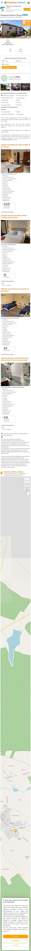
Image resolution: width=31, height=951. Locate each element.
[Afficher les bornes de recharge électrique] (27, 489)
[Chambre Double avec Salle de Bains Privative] (15, 243)
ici (8, 931)
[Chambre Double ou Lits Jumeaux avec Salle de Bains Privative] (15, 385)
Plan (27, 478)
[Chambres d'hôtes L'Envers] (15, 38)
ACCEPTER (15, 936)
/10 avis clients (28, 23)
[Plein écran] (28, 493)
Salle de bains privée (7, 212)
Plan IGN (27, 480)
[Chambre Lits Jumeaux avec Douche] (15, 316)
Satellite (27, 482)
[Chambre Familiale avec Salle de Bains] (15, 172)
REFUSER (15, 945)
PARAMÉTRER (15, 941)
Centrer (27, 486)
